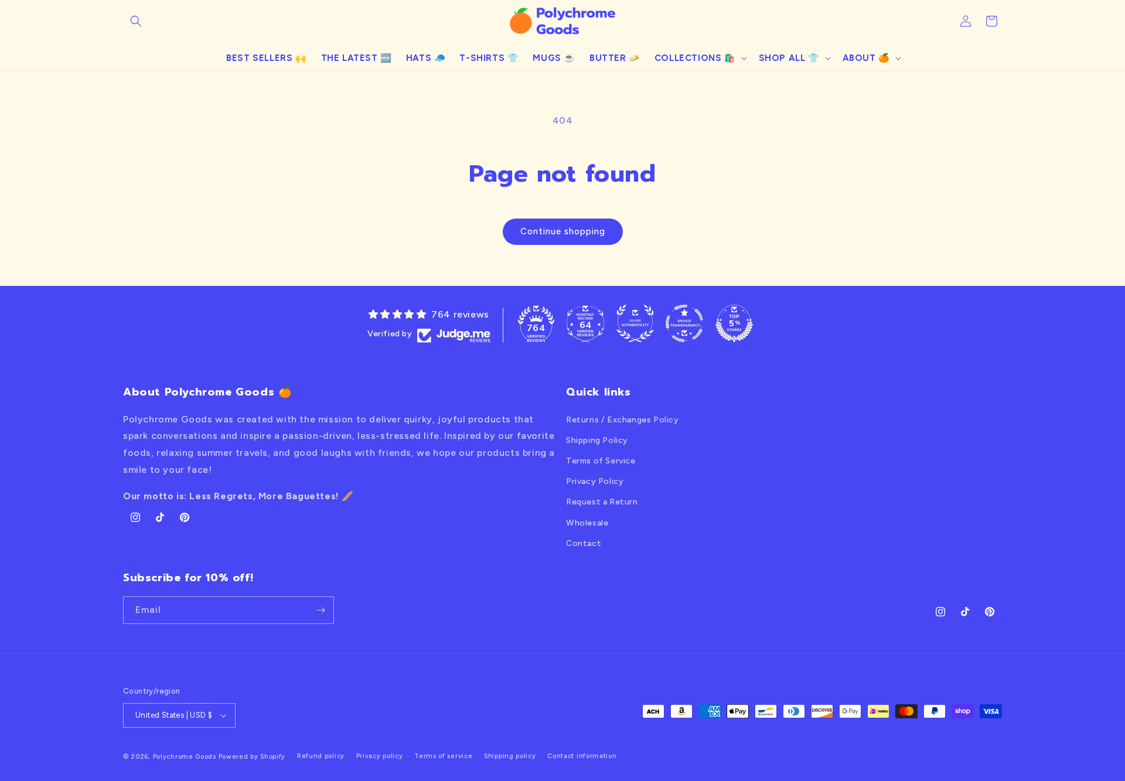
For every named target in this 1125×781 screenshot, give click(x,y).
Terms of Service (601, 461)
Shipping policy (510, 756)
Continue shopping (562, 231)
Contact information (581, 756)
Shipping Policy (597, 440)
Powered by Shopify (252, 756)
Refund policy (321, 756)
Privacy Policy (594, 481)
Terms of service (443, 756)
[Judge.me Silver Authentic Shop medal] (635, 323)
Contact (583, 543)
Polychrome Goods (184, 756)
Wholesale (587, 523)
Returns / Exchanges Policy (622, 420)
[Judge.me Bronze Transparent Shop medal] (684, 323)
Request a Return (602, 502)
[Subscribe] (320, 610)
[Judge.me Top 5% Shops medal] (734, 323)
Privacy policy (379, 756)
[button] (136, 21)
